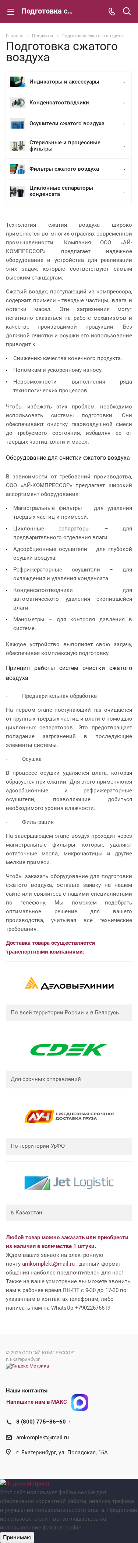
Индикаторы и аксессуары (64, 82)
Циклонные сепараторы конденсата (61, 191)
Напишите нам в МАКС (36, 1402)
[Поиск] (127, 12)
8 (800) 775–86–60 (41, 1421)
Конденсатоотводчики (59, 103)
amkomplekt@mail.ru (48, 1264)
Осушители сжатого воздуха (67, 124)
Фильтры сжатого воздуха (64, 169)
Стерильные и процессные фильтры (64, 146)
